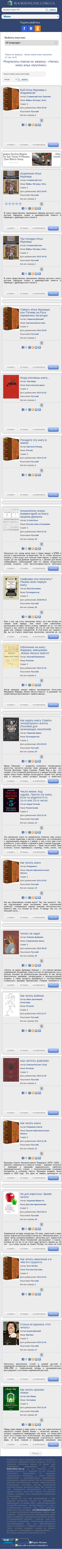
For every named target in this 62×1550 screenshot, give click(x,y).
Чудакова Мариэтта (35, 1201)
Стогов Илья (32, 520)
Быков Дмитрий (34, 1331)
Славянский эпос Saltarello (39, 97)
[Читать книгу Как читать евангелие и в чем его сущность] (11, 1279)
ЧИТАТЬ (53, 145)
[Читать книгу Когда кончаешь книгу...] (11, 398)
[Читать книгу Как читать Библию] (11, 1016)
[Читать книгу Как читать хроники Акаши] (11, 1410)
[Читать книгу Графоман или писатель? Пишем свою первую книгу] (11, 599)
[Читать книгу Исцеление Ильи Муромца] (11, 193)
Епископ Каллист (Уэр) (37, 1065)
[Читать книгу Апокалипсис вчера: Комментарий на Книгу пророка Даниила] (11, 531)
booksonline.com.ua (15, 1469)
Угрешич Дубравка (35, 937)
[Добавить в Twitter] (36, 125)
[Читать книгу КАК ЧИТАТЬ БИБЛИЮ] (11, 1081)
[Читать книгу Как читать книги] (11, 883)
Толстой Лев (32, 1266)
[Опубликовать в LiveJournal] (26, 125)
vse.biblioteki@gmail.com (43, 1510)
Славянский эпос (34, 180)
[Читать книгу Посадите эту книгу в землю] (11, 460)
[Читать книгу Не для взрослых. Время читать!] (11, 1214)
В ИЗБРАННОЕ (39, 145)
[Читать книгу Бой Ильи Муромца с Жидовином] (11, 110)
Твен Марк (31, 381)
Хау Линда (31, 1396)
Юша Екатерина (34, 589)
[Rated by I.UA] (22, 1542)
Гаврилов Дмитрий (35, 319)
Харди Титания (33, 804)
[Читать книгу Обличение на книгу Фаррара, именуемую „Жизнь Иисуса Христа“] (11, 667)
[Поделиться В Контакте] (39, 125)
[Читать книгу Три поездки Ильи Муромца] (11, 259)
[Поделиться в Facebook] (23, 125)
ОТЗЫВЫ (24, 145)
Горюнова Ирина (34, 733)
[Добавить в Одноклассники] (33, 125)
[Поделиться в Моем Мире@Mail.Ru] (29, 125)
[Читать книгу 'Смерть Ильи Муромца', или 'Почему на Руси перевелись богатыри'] (11, 329)
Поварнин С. (32, 866)
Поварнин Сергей (34, 1127)
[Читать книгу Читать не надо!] (11, 953)
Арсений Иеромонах (36, 657)
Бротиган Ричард (34, 447)
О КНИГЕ (11, 145)
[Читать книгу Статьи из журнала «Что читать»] (11, 1344)
